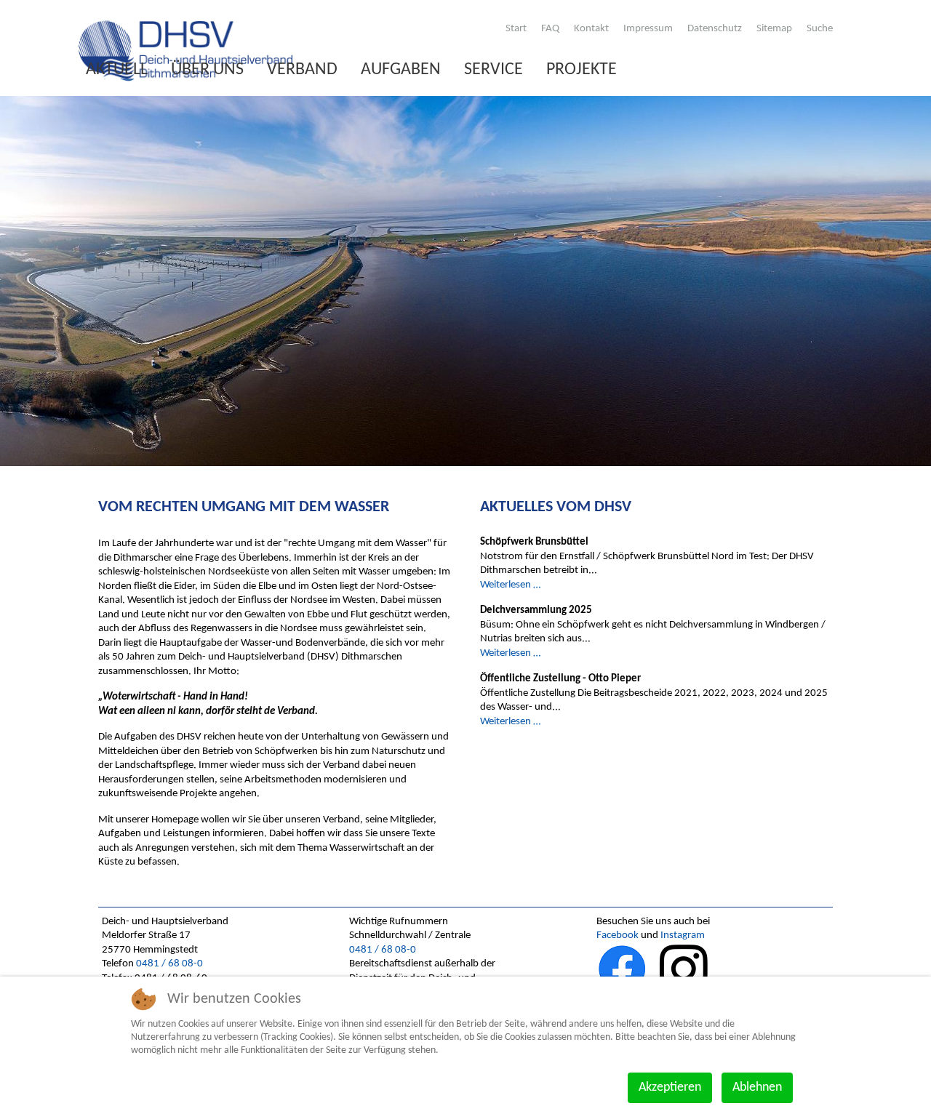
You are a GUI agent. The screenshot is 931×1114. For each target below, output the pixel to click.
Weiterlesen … (510, 585)
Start (516, 28)
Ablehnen (757, 1087)
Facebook (617, 935)
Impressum (648, 28)
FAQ (550, 28)
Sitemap (774, 28)
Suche (820, 28)
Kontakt (591, 28)
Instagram (682, 935)
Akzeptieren (670, 1087)
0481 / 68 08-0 (169, 963)
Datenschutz (714, 28)
